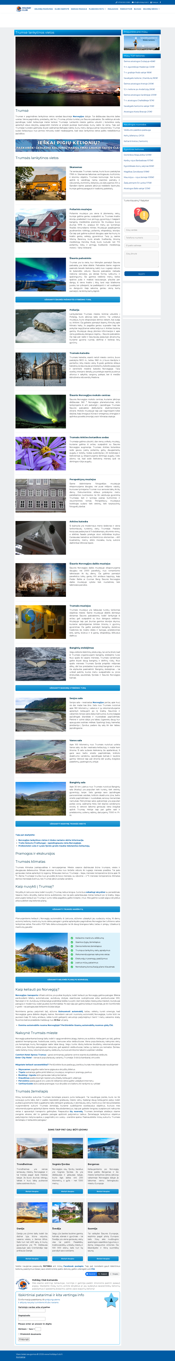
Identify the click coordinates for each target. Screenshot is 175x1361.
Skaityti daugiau (32, 1191)
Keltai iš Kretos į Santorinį (136, 141)
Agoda (32, 1075)
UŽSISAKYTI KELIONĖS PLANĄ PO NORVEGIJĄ (67, 980)
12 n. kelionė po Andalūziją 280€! (139, 89)
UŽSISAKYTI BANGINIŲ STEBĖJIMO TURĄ (68, 688)
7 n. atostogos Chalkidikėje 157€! (139, 100)
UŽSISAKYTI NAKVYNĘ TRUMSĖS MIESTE (68, 824)
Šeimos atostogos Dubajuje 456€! (139, 61)
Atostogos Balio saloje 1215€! (137, 188)
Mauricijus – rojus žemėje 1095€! (139, 177)
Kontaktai (20, 1357)
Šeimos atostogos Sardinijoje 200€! (140, 95)
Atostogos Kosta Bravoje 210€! (138, 112)
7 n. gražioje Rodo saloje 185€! (138, 72)
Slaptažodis (24, 1315)
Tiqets (21, 1072)
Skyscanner (24, 1069)
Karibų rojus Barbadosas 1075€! (138, 160)
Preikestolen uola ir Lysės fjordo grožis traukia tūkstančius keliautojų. (54, 846)
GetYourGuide (25, 1084)
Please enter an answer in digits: (35, 1324)
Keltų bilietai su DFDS (134, 136)
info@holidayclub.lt (141, 2)
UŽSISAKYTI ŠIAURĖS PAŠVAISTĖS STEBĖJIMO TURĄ (67, 300)
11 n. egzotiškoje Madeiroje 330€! (139, 67)
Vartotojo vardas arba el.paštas (34, 1307)
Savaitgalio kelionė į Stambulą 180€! (141, 78)
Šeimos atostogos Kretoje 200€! (139, 84)
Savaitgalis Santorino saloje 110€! (139, 106)
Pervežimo (23, 1081)
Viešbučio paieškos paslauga (137, 130)
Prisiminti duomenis (30, 1334)
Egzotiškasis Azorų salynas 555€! (139, 166)
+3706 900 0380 (123, 2)
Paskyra (155, 2)
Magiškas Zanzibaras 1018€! (136, 172)
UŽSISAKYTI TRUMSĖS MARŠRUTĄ (67, 909)
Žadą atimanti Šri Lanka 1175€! (138, 183)
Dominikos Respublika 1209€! (138, 155)
